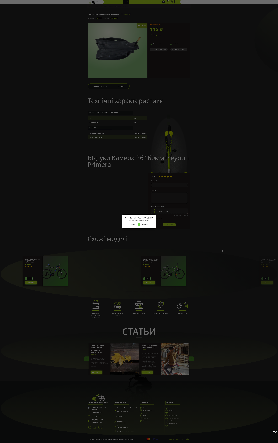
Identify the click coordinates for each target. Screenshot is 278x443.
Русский (133, 224)
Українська (145, 224)
